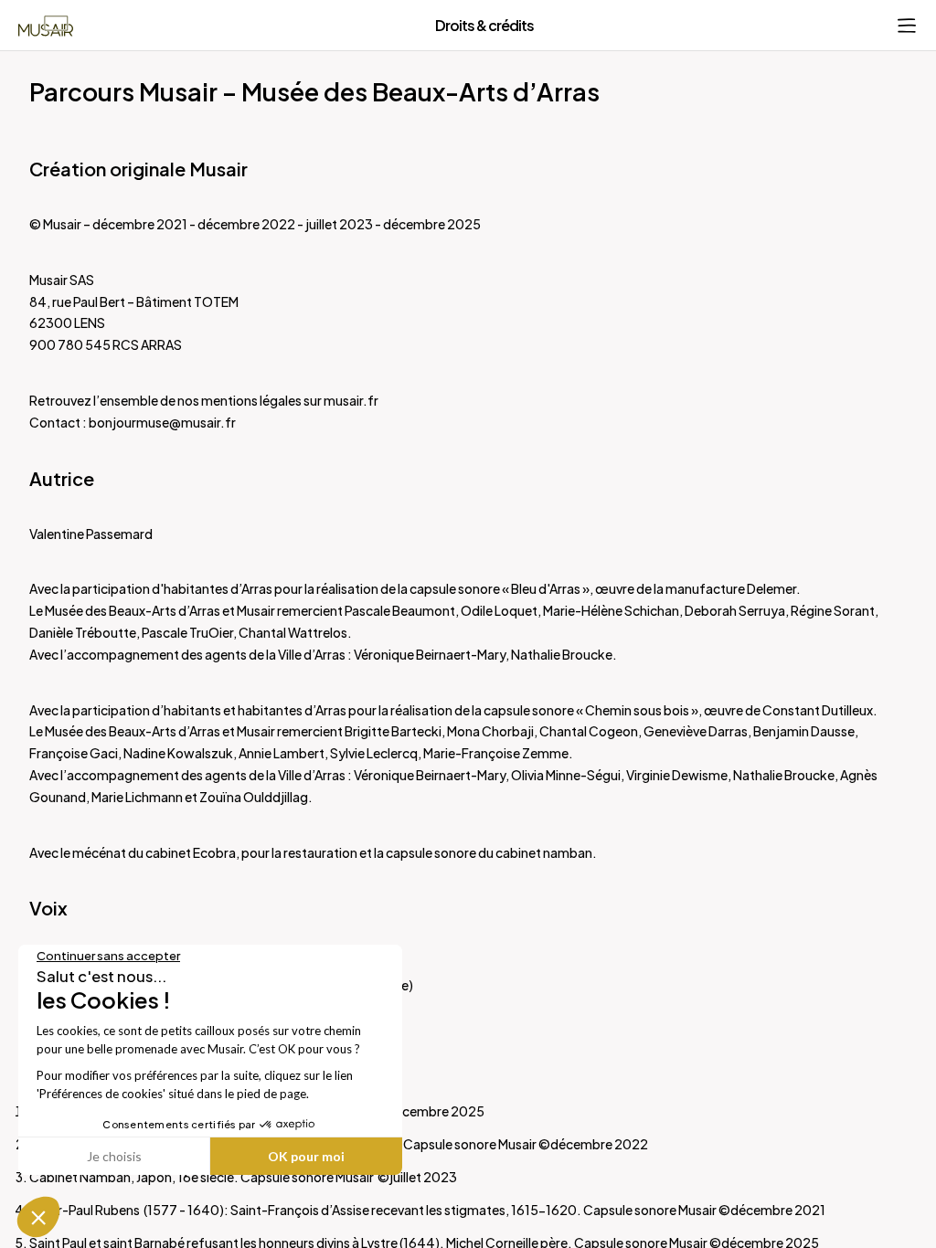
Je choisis (114, 1156)
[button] (38, 1217)
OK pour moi (306, 1156)
